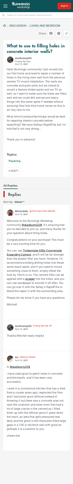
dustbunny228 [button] (23, 58)
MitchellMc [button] (21, 211)
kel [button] (17, 357)
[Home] (4, 25)
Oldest (18, 202)
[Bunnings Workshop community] (21, 6)
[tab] (10, 185)
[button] (10, 59)
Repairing (14, 161)
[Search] (3, 15)
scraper (30, 278)
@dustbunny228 (32, 224)
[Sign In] (64, 6)
